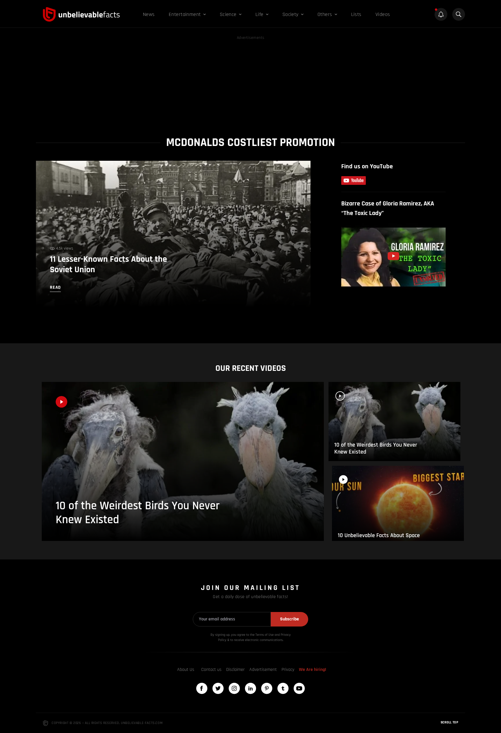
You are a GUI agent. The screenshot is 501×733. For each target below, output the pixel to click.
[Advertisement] (250, 81)
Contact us (211, 670)
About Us (185, 670)
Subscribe (289, 619)
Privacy (288, 670)
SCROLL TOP (449, 722)
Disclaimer (235, 670)
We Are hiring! (312, 670)
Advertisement (263, 670)
